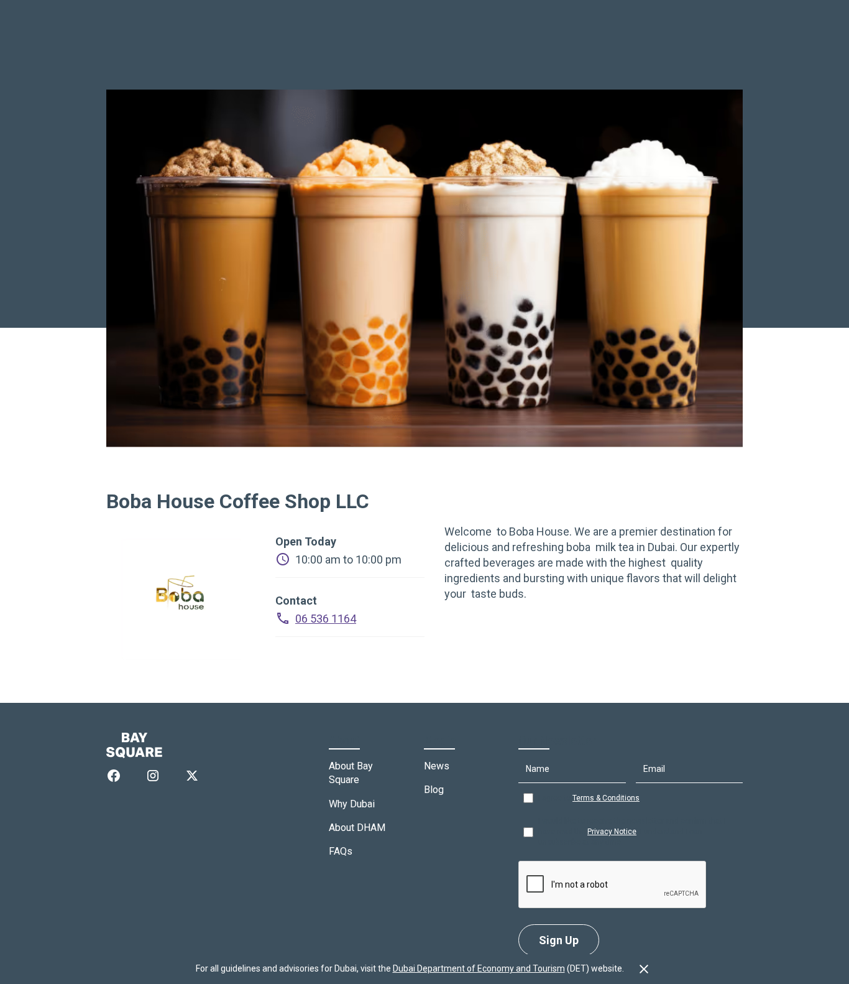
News (436, 766)
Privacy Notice (611, 831)
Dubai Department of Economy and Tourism (479, 968)
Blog (434, 790)
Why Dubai (352, 804)
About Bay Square (351, 773)
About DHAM (357, 827)
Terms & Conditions (606, 798)
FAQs (340, 851)
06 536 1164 (325, 618)
